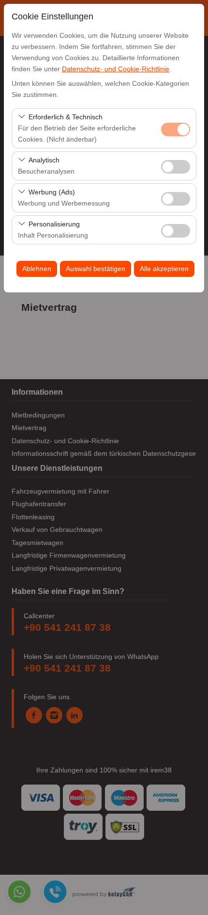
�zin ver (175, 167)
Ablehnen (36, 269)
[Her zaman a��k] (175, 128)
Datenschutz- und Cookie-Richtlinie (115, 69)
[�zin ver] (175, 166)
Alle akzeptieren (164, 269)
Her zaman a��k (175, 129)
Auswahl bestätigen (95, 269)
